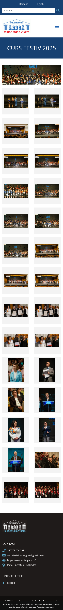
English (40, 3)
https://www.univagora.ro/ (21, 560)
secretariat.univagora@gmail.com (25, 555)
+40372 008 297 (15, 550)
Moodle (11, 582)
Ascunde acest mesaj (45, 607)
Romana (24, 3)
